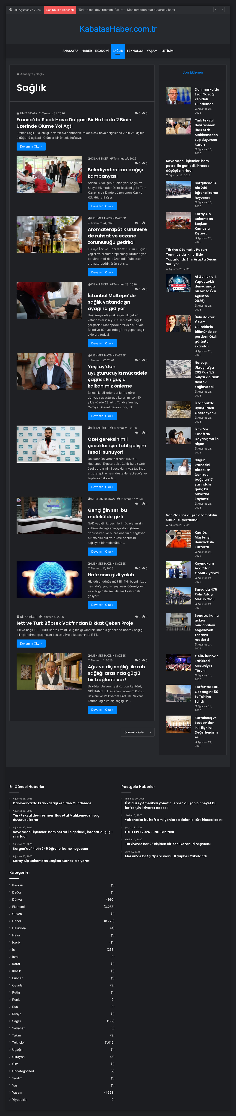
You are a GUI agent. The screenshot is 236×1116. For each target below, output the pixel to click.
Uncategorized (23, 1071)
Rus (15, 1007)
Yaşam (152, 51)
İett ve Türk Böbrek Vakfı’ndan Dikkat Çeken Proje (75, 623)
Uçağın (17, 1049)
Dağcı (16, 892)
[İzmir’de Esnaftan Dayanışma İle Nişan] (178, 435)
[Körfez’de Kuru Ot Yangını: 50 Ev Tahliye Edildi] (178, 693)
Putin (16, 992)
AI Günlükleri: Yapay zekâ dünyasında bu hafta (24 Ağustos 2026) (206, 288)
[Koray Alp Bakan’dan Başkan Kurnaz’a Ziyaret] (178, 220)
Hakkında (19, 928)
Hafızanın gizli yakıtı (111, 574)
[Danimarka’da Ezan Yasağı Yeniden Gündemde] (178, 95)
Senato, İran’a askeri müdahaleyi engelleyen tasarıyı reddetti (207, 627)
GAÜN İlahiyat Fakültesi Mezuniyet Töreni (206, 663)
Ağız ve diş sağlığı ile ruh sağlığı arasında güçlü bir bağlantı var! (116, 673)
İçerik (16, 942)
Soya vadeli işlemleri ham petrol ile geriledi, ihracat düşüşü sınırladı (126, 10)
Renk (16, 999)
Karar (16, 964)
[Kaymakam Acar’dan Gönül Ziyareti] (178, 569)
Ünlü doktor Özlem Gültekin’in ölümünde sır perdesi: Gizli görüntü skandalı (206, 332)
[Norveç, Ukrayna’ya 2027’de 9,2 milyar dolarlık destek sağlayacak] (178, 369)
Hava (16, 935)
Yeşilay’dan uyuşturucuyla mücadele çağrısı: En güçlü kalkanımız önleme (117, 376)
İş (13, 949)
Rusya (16, 1014)
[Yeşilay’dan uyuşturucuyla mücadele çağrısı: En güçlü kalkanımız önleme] (49, 371)
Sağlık (117, 51)
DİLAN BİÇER (100, 158)
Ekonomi (102, 51)
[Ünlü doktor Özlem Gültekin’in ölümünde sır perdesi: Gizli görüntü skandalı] (178, 323)
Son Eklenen (193, 72)
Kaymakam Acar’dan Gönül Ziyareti (207, 568)
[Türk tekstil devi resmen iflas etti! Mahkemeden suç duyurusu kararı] (178, 126)
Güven (17, 914)
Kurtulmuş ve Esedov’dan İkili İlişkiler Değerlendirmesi (206, 728)
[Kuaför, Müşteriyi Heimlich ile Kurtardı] (178, 539)
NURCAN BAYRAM (103, 499)
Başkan (17, 885)
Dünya (17, 899)
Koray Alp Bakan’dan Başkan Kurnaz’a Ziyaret (204, 224)
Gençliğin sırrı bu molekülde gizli (107, 513)
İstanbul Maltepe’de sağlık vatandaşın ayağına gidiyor (112, 302)
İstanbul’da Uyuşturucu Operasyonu (205, 408)
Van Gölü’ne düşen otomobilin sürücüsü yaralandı (191, 517)
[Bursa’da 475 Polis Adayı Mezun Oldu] (178, 595)
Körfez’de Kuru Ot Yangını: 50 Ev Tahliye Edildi (207, 694)
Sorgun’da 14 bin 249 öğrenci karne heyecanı (206, 190)
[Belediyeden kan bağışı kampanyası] (49, 174)
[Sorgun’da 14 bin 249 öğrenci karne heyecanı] (178, 189)
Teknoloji (135, 51)
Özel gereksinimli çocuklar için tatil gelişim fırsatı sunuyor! (117, 445)
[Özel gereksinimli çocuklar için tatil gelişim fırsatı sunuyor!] (49, 444)
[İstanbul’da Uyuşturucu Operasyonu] (178, 409)
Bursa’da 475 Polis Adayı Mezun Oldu (206, 594)
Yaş (15, 1085)
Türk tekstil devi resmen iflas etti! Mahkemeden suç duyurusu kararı (206, 132)
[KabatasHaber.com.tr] (118, 29)
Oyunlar (18, 985)
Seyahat (18, 1028)
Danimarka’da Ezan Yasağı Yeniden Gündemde (207, 96)
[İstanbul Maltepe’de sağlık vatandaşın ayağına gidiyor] (49, 300)
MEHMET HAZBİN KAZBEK (108, 218)
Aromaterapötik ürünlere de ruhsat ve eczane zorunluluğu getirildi (117, 236)
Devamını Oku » (31, 146)
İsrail (15, 957)
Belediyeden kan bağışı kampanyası (115, 172)
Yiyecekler (20, 1099)
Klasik (16, 971)
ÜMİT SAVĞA (28, 113)
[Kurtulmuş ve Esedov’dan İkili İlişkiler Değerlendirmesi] (178, 724)
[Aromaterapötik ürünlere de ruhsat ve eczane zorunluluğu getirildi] (49, 234)
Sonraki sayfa (134, 732)
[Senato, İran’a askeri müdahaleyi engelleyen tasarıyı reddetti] (178, 622)
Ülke (15, 1064)
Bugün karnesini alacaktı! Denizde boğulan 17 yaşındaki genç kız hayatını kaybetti (204, 479)
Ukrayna (18, 1057)
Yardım (17, 1078)
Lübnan (17, 978)
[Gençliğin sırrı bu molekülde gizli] (49, 515)
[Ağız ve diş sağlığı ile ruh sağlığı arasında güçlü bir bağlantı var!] (49, 671)
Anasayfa (70, 51)
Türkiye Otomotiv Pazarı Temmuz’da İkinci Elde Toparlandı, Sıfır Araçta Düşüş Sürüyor (191, 256)
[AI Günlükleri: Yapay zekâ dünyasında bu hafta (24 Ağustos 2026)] (178, 283)
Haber (87, 51)
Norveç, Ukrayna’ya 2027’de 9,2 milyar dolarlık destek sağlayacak (207, 374)
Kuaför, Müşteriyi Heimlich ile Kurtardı (204, 539)
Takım (16, 1035)
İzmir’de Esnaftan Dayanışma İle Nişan (207, 436)
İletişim (167, 51)
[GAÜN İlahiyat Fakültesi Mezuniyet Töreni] (178, 662)
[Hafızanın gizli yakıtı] (49, 579)
